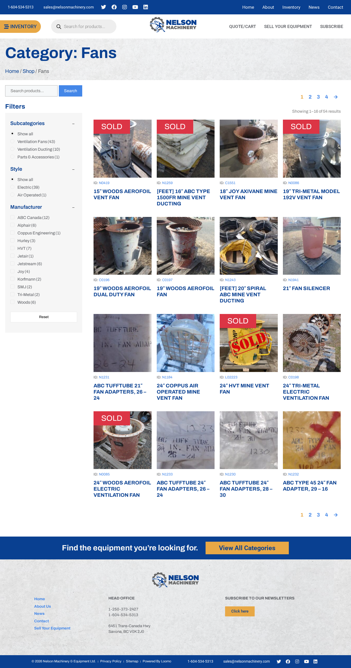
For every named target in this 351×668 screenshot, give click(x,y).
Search (70, 91)
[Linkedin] (145, 7)
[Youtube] (135, 7)
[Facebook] (114, 7)
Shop (28, 71)
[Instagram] (124, 7)
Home (12, 71)
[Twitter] (103, 7)
